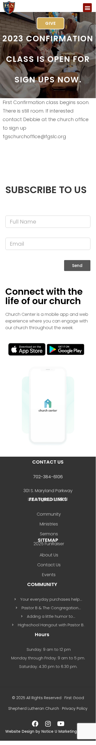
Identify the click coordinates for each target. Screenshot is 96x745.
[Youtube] (60, 723)
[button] (87, 7)
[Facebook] (35, 723)
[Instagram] (48, 723)
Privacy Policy (74, 708)
